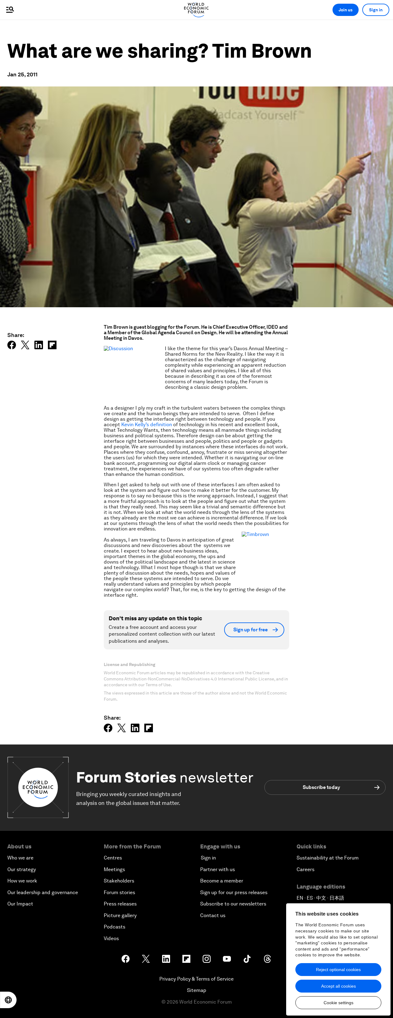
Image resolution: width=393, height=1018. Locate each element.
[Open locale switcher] (8, 1000)
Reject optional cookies (338, 969)
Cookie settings (338, 1002)
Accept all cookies (338, 986)
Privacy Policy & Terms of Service (196, 979)
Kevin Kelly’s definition (146, 424)
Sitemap (196, 990)
